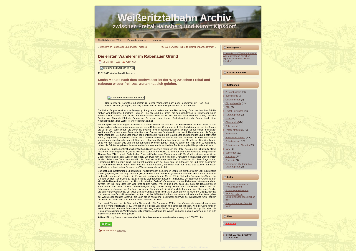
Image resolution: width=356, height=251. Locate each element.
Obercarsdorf (232, 122)
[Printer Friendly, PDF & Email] (106, 224)
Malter (228, 118)
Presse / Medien (233, 130)
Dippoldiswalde (233, 103)
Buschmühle (231, 95)
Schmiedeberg (232, 141)
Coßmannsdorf (232, 99)
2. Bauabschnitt (233, 92)
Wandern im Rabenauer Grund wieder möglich (123, 47)
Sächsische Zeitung (235, 137)
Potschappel (231, 126)
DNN (227, 107)
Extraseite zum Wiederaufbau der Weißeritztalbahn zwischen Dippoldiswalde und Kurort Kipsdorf (240, 57)
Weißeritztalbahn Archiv (174, 17)
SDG (227, 149)
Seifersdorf (230, 152)
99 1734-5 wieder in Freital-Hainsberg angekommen (187, 47)
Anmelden (230, 223)
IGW (134, 62)
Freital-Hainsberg (234, 111)
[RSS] (98, 248)
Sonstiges (121, 230)
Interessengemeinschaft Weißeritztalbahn (237, 185)
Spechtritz (230, 160)
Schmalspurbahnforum (236, 190)
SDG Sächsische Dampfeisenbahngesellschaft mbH (240, 197)
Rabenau (230, 133)
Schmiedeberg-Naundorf (237, 145)
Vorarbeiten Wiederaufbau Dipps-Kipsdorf (238, 165)
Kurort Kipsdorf (232, 114)
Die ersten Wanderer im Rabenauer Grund (138, 56)
